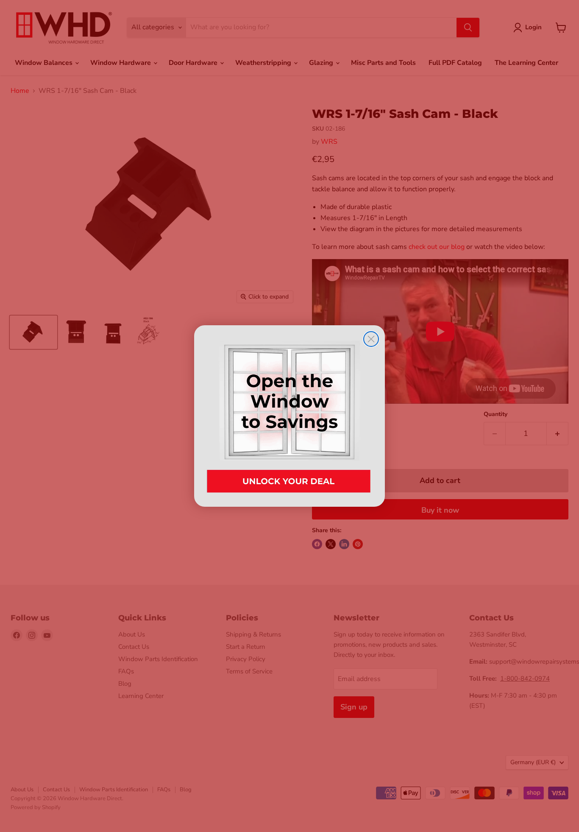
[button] (289, 416)
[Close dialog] (371, 339)
